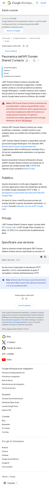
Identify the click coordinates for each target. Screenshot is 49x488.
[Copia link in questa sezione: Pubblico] (15, 178)
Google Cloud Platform (10, 459)
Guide (7, 41)
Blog (3, 421)
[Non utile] (27, 46)
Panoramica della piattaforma (13, 373)
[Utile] (23, 46)
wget (5, 206)
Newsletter (6, 424)
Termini (5, 477)
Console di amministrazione (12, 399)
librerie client (29, 169)
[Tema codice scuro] (41, 257)
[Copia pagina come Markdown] (34, 61)
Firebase (5, 455)
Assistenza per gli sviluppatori (13, 384)
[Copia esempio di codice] (45, 257)
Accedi (43, 3)
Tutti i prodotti (7, 467)
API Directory (27, 121)
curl (44, 203)
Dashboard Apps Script (10, 402)
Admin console (10, 10)
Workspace (27, 3)
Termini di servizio (8, 388)
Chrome (5, 451)
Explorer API (6, 410)
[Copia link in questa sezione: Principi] (13, 218)
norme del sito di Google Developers (14, 322)
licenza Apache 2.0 (14, 320)
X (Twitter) (6, 428)
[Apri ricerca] (37, 2)
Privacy (12, 477)
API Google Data (9, 227)
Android (5, 448)
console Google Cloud (10, 406)
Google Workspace (20, 38)
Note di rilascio (7, 380)
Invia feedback (11, 51)
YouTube (5, 432)
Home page (6, 38)
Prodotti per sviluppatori (11, 377)
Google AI (5, 463)
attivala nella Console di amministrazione (19, 146)
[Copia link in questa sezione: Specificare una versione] (36, 242)
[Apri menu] (3, 3)
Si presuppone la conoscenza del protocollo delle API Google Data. (23, 193)
